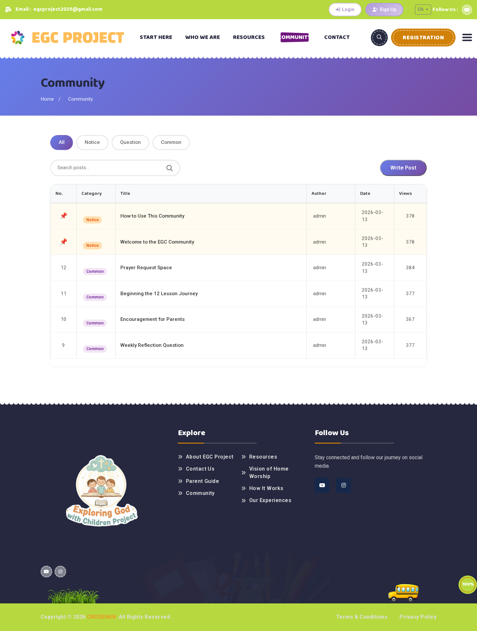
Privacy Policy (417, 617)
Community (294, 37)
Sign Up (388, 9)
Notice (92, 142)
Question (130, 142)
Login (348, 9)
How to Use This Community (152, 216)
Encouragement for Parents (152, 319)
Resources (249, 37)
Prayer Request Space (146, 268)
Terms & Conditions (362, 617)
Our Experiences (270, 500)
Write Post (403, 168)
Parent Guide (202, 481)
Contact (337, 37)
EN (421, 9)
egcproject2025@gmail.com (68, 9)
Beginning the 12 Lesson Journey (159, 294)
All (62, 142)
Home (47, 99)
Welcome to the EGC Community (157, 242)
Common (171, 142)
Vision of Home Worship (269, 472)
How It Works (266, 488)
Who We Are (202, 37)
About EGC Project (210, 457)
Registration (423, 37)
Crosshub (101, 617)
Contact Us (200, 469)
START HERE (156, 37)
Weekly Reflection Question (152, 345)
